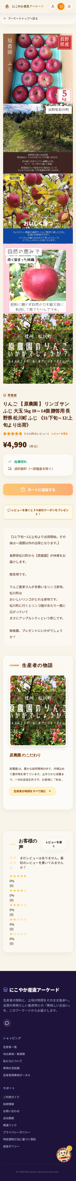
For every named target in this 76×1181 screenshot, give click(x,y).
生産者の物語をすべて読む (30, 791)
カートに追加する (41, 489)
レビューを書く (54, 844)
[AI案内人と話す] (64, 1155)
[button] (38, 875)
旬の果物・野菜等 (14, 1054)
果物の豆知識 (11, 1068)
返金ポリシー (11, 1146)
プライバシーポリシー (16, 1132)
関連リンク (10, 1125)
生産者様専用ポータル (16, 1075)
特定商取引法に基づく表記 (19, 1139)
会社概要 (8, 1118)
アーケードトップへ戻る (23, 18)
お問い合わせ (11, 1111)
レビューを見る (59, 433)
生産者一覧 (10, 1047)
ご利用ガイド (11, 1097)
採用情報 (8, 1104)
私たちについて (12, 1061)
